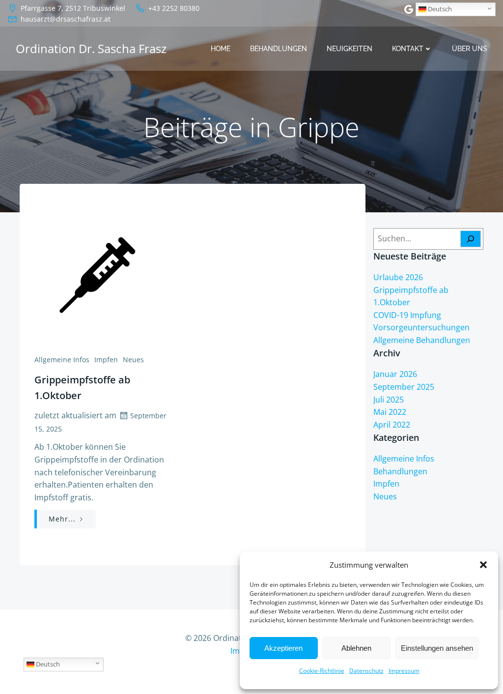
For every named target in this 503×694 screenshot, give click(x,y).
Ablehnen (356, 648)
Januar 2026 (395, 374)
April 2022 (391, 424)
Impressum (404, 670)
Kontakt (407, 49)
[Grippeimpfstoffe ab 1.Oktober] (106, 271)
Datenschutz (366, 670)
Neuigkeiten (349, 49)
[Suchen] (470, 239)
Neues (133, 359)
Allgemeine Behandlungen (421, 340)
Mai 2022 (389, 411)
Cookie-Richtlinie (321, 670)
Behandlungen (278, 49)
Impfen (106, 359)
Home (220, 49)
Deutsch (439, 8)
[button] (483, 565)
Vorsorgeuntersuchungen (421, 327)
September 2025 (403, 386)
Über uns (469, 49)
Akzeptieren (283, 648)
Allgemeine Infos (61, 359)
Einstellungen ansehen (437, 648)
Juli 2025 (388, 399)
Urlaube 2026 (398, 277)
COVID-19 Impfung (407, 315)
